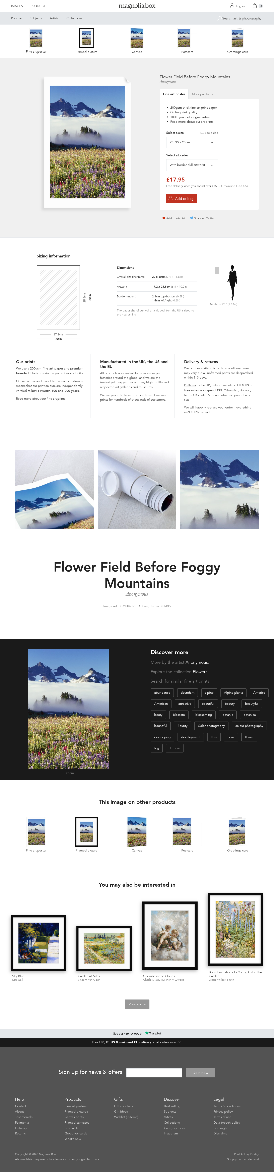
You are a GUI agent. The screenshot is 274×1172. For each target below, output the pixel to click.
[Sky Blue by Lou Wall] (39, 943)
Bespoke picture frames (49, 1159)
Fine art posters (75, 1106)
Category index (175, 1128)
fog (156, 748)
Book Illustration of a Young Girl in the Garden (235, 974)
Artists (54, 18)
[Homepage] (137, 6)
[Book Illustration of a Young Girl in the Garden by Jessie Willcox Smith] (235, 930)
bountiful (160, 726)
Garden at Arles (89, 976)
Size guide (211, 133)
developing (162, 737)
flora (214, 737)
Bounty (183, 726)
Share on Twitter (204, 218)
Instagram (171, 1133)
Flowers (200, 671)
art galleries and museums (134, 387)
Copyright (220, 1128)
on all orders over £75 (137, 1042)
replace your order (220, 407)
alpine (209, 693)
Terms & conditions (227, 1106)
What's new (73, 1139)
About (19, 1112)
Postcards (71, 1128)
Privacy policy (223, 1112)
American (161, 704)
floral (230, 737)
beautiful (208, 704)
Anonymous (168, 82)
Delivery (190, 385)
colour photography (249, 726)
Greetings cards (76, 1133)
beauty (230, 704)
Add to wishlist (175, 218)
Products (39, 6)
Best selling (172, 1106)
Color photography (211, 726)
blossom (179, 715)
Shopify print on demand (243, 1159)
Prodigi (254, 1154)
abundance (162, 693)
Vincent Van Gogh (89, 979)
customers (158, 400)
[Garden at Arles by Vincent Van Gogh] (104, 948)
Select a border (177, 155)
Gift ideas (121, 1112)
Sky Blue (18, 976)
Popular (16, 18)
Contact (20, 1106)
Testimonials (23, 1117)
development (190, 737)
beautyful (252, 704)
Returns (20, 1133)
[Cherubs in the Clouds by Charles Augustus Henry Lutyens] (170, 936)
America (259, 693)
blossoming (203, 715)
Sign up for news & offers (90, 1072)
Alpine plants (233, 693)
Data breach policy (226, 1123)
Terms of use (222, 1117)
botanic (227, 715)
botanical (250, 715)
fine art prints (56, 399)
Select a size (192, 133)
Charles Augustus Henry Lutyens (163, 979)
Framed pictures (76, 1112)
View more (137, 1004)
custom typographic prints (82, 1159)
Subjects (36, 18)
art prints (207, 122)
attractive (184, 704)
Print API (239, 1154)
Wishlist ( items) (126, 1117)
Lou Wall (17, 979)
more (176, 748)
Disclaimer (220, 1133)
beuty (158, 715)
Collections (74, 18)
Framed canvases (77, 1123)
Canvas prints (74, 1117)
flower (249, 737)
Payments (22, 1123)
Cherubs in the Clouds (159, 976)
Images (17, 6)
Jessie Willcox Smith (221, 979)
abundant (187, 693)
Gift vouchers (123, 1106)
